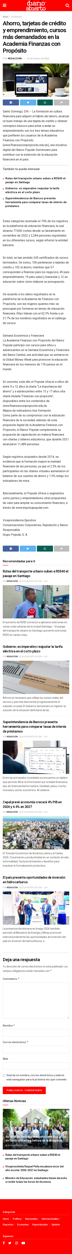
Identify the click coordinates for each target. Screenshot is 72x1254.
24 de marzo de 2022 (38, 58)
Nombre (9, 1026)
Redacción (15, 58)
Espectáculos (40, 1224)
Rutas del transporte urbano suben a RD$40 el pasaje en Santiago (35, 180)
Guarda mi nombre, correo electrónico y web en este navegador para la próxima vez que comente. (36, 1077)
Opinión (56, 1224)
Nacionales (31, 1219)
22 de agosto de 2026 (31, 812)
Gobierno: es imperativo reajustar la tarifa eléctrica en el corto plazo (32, 190)
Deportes (8, 1224)
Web (5, 1059)
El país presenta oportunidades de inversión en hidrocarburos (34, 880)
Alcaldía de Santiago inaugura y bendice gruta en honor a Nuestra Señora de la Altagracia (36, 1139)
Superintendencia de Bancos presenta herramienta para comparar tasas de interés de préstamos (36, 202)
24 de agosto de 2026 (31, 581)
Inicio (5, 16)
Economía (16, 16)
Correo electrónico (15, 1042)
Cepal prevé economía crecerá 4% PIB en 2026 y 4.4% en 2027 (32, 804)
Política (17, 1219)
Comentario (11, 979)
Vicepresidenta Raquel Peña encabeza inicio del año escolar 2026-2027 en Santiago (34, 1168)
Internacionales (50, 1219)
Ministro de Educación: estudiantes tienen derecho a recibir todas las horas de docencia (36, 1180)
